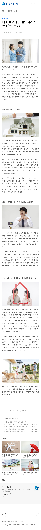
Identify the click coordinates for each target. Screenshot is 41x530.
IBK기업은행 (6, 487)
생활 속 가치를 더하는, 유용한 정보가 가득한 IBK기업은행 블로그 (16, 490)
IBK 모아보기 (12, 11)
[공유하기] (8, 410)
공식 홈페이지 (6, 514)
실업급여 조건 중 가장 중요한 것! (13, 431)
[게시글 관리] (10, 410)
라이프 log (8, 418)
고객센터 (4, 517)
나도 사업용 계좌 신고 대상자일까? (14, 429)
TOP (37, 514)
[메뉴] (37, 3)
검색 (33, 3)
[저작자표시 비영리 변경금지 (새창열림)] (23, 410)
